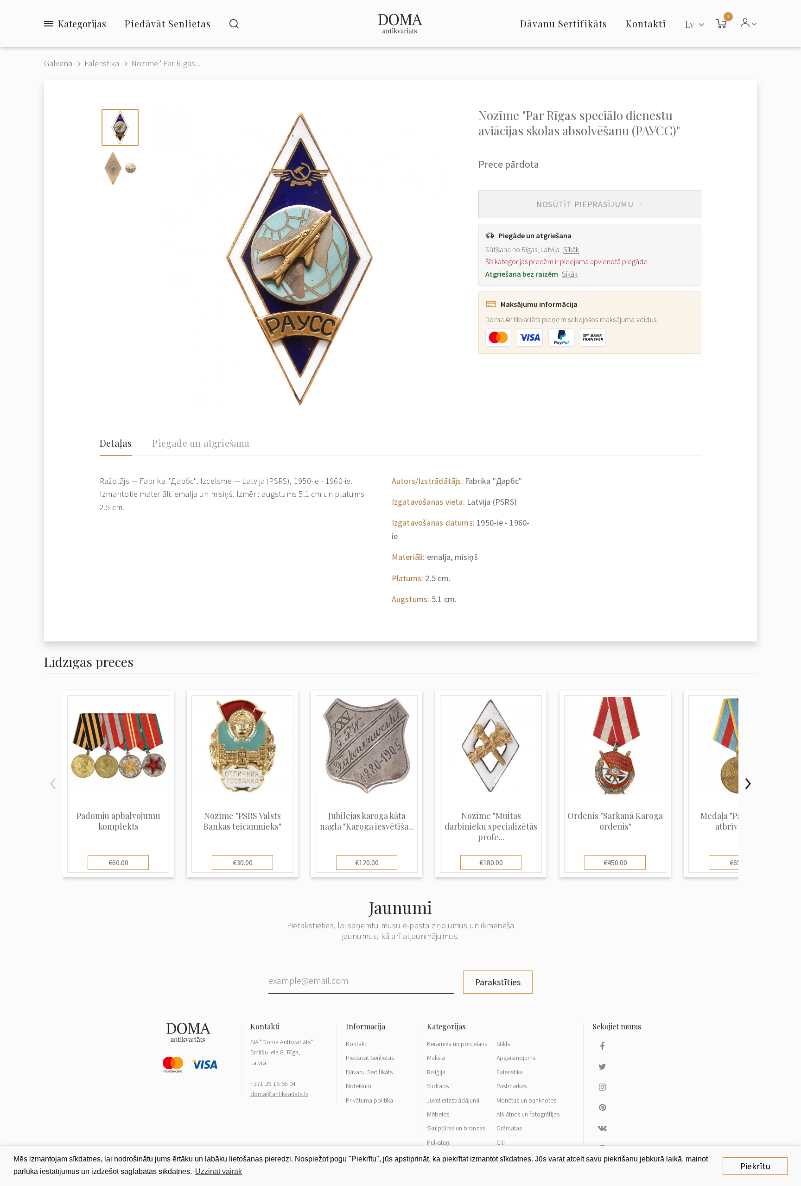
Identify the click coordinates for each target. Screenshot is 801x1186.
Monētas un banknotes (526, 1100)
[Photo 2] (120, 168)
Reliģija (436, 1072)
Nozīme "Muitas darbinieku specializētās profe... (491, 827)
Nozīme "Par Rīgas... (166, 63)
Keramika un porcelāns (457, 1044)
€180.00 (491, 862)
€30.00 (243, 862)
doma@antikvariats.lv (279, 1094)
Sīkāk (571, 249)
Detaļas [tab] (116, 443)
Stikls (503, 1044)
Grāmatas (509, 1128)
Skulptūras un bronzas (456, 1128)
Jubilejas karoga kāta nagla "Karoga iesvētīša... (367, 821)
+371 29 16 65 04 (273, 1083)
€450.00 (615, 862)
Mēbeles (438, 1114)
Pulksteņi (439, 1142)
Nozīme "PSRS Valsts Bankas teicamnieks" (242, 821)
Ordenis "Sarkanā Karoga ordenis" (615, 821)
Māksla (436, 1057)
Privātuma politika (369, 1100)
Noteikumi (359, 1086)
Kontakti (357, 1044)
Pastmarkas (511, 1086)
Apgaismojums (515, 1057)
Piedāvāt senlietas (168, 23)
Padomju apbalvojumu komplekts (118, 821)
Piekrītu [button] (755, 1166)
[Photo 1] (120, 127)
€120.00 (367, 862)
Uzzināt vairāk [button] (218, 1171)
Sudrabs (438, 1086)
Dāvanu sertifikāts (563, 23)
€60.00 (118, 862)
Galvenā (58, 63)
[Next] (747, 783)
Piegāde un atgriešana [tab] (200, 443)
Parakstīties (498, 982)
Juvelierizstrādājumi (453, 1100)
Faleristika (101, 63)
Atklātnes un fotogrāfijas (527, 1114)
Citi (500, 1142)
